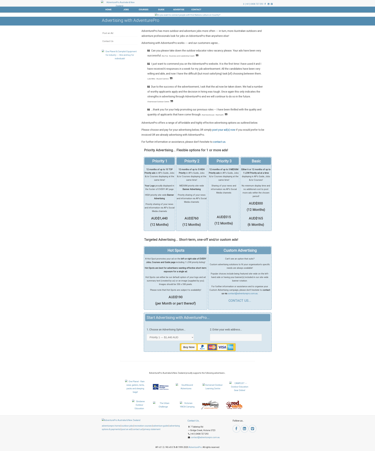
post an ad (126, 429)
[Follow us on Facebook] (265, 4)
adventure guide (160, 426)
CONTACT (196, 9)
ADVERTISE (178, 9)
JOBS (126, 9)
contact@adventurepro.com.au (243, 293)
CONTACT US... (240, 300)
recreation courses (143, 426)
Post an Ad (107, 33)
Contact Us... (194, 420)
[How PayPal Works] (215, 347)
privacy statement (152, 429)
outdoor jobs (127, 426)
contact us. (219, 141)
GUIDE (161, 9)
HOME (108, 9)
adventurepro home (111, 426)
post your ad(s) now (223, 129)
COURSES (143, 9)
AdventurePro (195, 447)
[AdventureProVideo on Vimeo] (271, 4)
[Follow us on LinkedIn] (268, 4)
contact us (137, 429)
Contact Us (107, 41)
